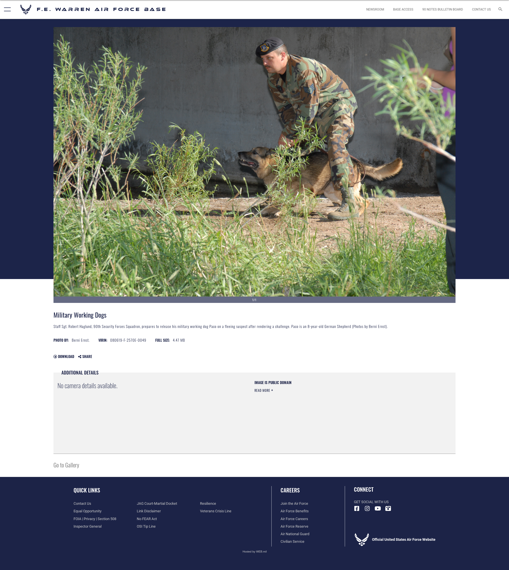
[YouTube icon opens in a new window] (378, 509)
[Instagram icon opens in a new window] (367, 509)
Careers (290, 490)
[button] (6, 9)
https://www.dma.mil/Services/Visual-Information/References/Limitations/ (301, 410)
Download (65, 356)
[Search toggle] (500, 9)
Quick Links (87, 490)
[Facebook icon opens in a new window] (357, 509)
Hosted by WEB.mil (255, 551)
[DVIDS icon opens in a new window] (388, 509)
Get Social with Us (371, 502)
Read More (262, 390)
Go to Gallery (66, 464)
